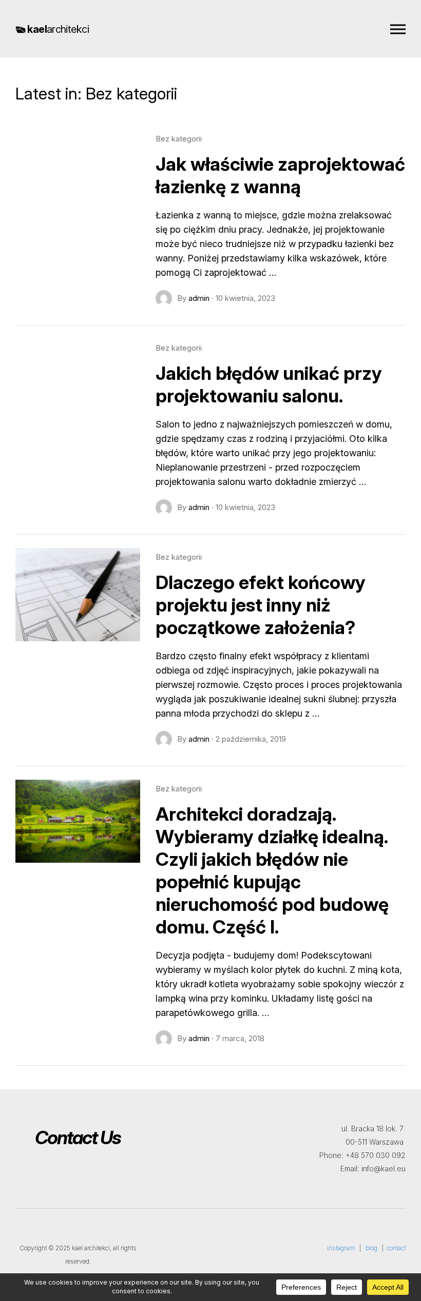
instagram (341, 1248)
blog (371, 1248)
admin (198, 298)
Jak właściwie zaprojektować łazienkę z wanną (280, 175)
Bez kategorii (179, 139)
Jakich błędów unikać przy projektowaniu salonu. (269, 384)
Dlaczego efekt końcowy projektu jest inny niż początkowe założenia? (261, 605)
